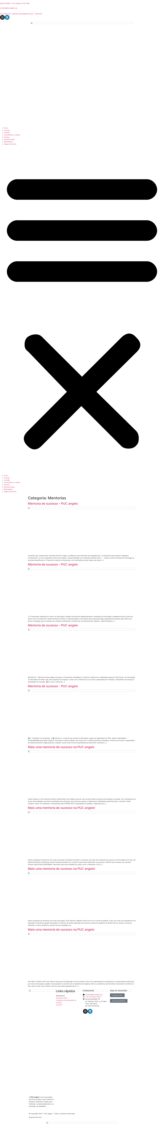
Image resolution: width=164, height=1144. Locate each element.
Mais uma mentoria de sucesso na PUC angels (61, 747)
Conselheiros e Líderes (12, 135)
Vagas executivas (10, 144)
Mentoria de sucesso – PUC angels (53, 503)
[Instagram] (2, 17)
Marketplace (8, 142)
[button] (82, 309)
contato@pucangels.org (8, 8)
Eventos (7, 137)
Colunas (7, 130)
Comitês (7, 133)
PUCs (6, 128)
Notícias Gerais (9, 139)
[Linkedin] (7, 17)
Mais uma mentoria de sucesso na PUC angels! (61, 808)
